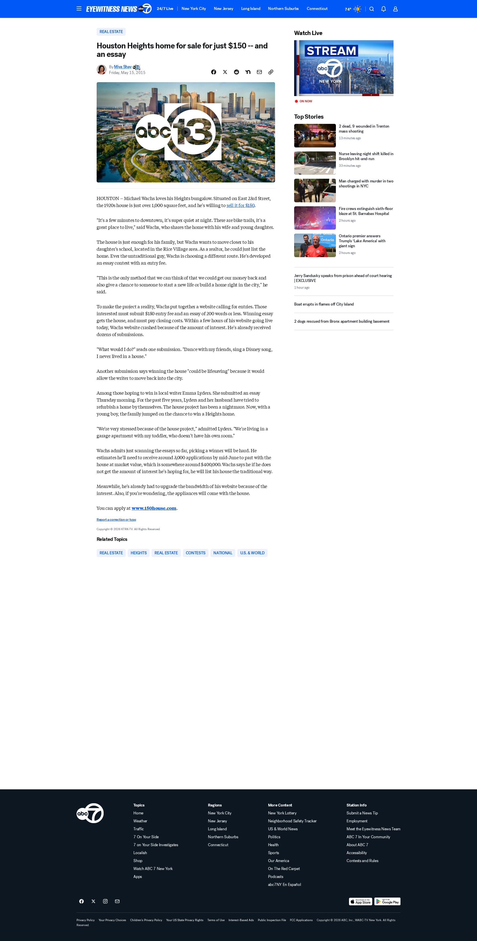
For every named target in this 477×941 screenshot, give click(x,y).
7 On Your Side (146, 837)
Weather (140, 821)
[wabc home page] (90, 813)
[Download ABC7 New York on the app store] (361, 902)
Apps (137, 877)
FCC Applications (301, 920)
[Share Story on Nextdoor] (248, 72)
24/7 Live (165, 8)
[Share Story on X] (225, 72)
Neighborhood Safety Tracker (292, 821)
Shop (137, 861)
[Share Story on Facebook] (213, 72)
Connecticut (317, 8)
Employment (357, 821)
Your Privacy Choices (112, 920)
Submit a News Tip (362, 813)
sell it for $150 (240, 205)
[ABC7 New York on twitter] (93, 901)
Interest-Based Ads (241, 920)
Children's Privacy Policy (146, 920)
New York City (194, 8)
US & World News (283, 829)
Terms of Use (216, 920)
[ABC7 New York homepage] (119, 8)
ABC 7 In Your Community (368, 837)
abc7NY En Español (284, 885)
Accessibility (357, 853)
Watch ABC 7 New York (153, 869)
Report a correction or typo (116, 519)
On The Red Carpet (284, 869)
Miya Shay (122, 67)
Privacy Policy (86, 920)
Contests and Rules (362, 861)
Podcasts (275, 877)
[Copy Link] (271, 72)
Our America (278, 861)
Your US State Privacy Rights (184, 920)
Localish (140, 853)
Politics (274, 837)
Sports (273, 853)
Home (138, 813)
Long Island (250, 8)
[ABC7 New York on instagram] (105, 901)
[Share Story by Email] (259, 72)
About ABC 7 (357, 845)
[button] (79, 8)
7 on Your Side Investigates (155, 845)
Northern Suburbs (283, 8)
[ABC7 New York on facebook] (81, 901)
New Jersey (223, 8)
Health (273, 845)
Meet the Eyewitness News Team (373, 829)
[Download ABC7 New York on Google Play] (387, 902)
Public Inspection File (272, 920)
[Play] (344, 68)
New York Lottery (282, 813)
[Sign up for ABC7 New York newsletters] (117, 901)
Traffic (138, 829)
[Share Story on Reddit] (236, 72)
